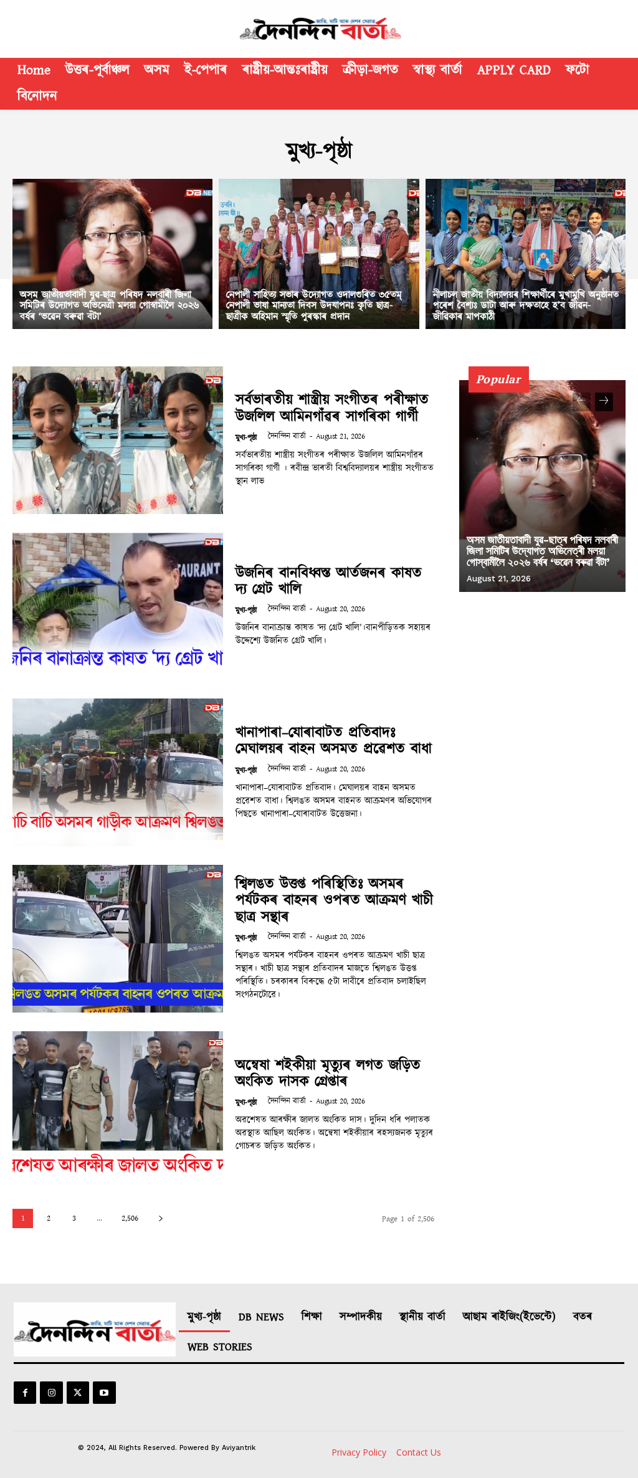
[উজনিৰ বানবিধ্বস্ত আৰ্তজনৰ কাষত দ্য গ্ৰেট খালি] (117, 606)
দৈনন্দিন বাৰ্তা (287, 436)
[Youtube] (104, 1392)
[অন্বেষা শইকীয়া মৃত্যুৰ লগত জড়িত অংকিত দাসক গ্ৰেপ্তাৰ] (117, 1105)
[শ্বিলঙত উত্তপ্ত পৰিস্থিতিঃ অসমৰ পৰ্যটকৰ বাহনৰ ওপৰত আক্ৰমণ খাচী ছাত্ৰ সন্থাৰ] (117, 939)
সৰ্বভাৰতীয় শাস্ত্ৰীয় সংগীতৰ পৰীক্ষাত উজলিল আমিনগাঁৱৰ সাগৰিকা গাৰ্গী (332, 408)
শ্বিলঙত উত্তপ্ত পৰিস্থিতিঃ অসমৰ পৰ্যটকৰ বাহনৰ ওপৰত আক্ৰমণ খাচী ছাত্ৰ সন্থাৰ (334, 901)
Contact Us (418, 1452)
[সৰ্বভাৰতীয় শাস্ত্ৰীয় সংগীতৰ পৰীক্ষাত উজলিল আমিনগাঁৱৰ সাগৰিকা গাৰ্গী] (117, 440)
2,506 (129, 1218)
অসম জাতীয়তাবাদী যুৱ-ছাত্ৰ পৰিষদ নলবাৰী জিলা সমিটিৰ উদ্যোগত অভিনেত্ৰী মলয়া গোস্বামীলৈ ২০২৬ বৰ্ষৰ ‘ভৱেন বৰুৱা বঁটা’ (542, 550)
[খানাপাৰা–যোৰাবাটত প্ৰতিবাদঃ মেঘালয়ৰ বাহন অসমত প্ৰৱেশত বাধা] (117, 772)
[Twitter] (78, 1392)
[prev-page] (582, 402)
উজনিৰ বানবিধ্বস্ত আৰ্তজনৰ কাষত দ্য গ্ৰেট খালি (329, 581)
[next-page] (160, 1218)
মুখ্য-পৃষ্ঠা (246, 437)
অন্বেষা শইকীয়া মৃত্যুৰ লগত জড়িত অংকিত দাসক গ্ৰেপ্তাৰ (328, 1073)
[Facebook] (25, 1392)
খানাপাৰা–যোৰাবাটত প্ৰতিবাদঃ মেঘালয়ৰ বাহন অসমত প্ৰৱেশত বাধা (334, 741)
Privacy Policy (358, 1452)
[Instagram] (51, 1392)
